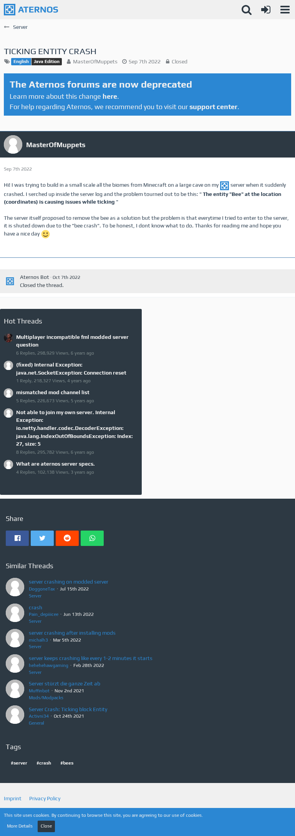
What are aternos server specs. (55, 464)
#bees (66, 763)
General (36, 723)
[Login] (265, 9)
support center (213, 107)
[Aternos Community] (31, 9)
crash (35, 607)
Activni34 (39, 716)
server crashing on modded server (68, 582)
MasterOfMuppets (95, 61)
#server (19, 763)
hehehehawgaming (48, 665)
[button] (285, 9)
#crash (43, 763)
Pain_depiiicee (43, 614)
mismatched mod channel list (52, 392)
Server (35, 596)
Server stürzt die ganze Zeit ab (64, 683)
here (110, 96)
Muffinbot (39, 690)
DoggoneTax (42, 589)
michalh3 (38, 640)
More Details (20, 826)
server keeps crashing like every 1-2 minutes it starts (90, 658)
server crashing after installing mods (72, 633)
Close (46, 826)
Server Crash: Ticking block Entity (68, 709)
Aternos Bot (34, 277)
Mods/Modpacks (46, 697)
